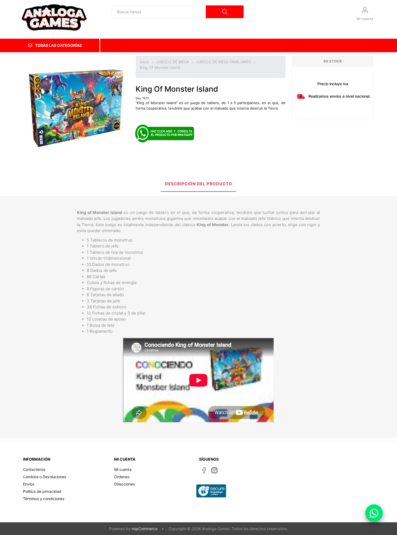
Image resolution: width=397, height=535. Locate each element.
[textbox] (158, 11)
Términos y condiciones (43, 498)
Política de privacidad (42, 491)
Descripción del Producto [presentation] (198, 183)
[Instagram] (214, 470)
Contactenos (34, 469)
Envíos (28, 484)
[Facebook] (204, 470)
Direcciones (124, 484)
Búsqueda (225, 11)
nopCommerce (144, 528)
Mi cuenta (364, 18)
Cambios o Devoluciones (44, 476)
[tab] (198, 184)
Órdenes (121, 476)
